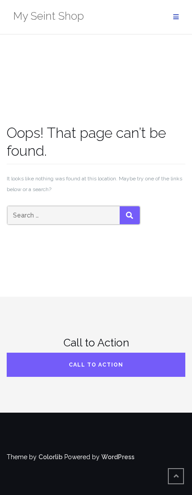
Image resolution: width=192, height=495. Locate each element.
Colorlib (50, 457)
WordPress (117, 457)
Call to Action (96, 365)
